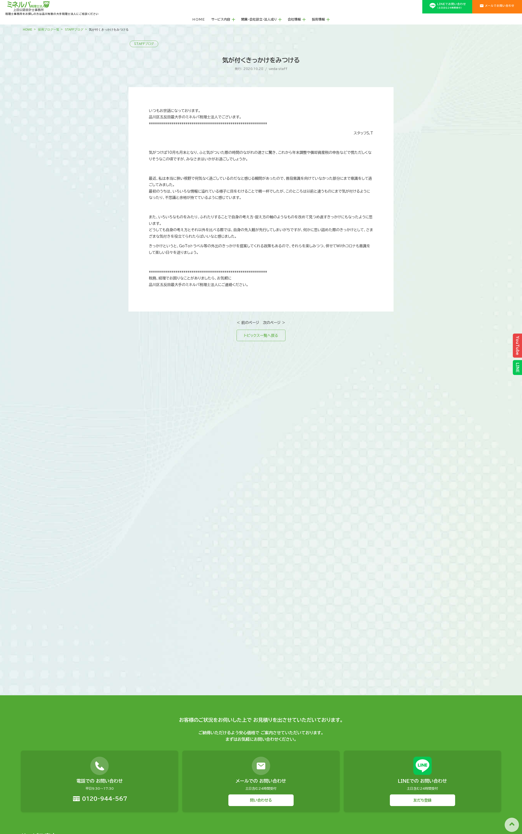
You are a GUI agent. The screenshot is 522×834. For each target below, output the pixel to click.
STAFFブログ (74, 29)
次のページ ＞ (274, 322)
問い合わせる (261, 800)
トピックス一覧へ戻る (261, 335)
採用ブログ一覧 (48, 29)
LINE (517, 368)
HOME (198, 19)
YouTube (517, 345)
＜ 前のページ (248, 322)
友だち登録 (422, 800)
